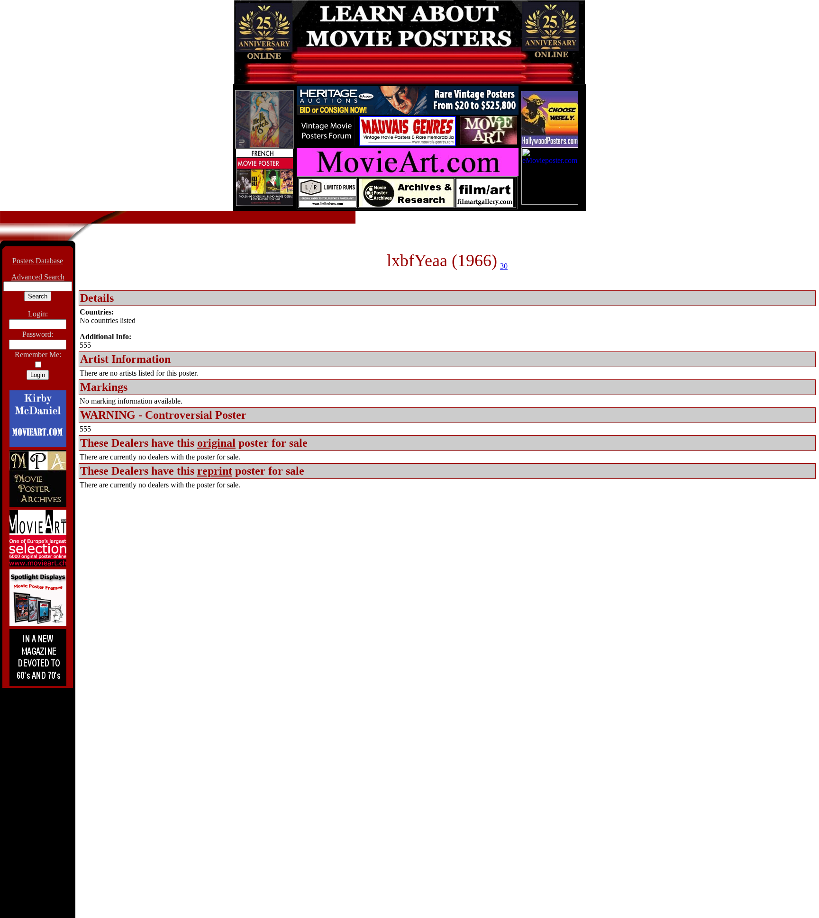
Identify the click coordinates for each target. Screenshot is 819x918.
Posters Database (37, 261)
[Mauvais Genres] (407, 144)
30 (504, 266)
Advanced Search (37, 277)
